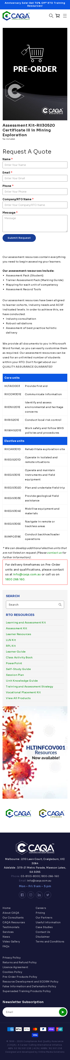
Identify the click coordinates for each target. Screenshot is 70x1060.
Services (8, 932)
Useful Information (48, 922)
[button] (64, 15)
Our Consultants (13, 917)
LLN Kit (11, 640)
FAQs (6, 946)
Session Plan (15, 674)
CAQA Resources (14, 922)
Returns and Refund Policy (20, 962)
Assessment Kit (16, 628)
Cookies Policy (12, 972)
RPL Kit (11, 645)
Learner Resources (18, 634)
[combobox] (35, 605)
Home (7, 908)
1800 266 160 (14, 579)
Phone (8, 186)
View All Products (18, 698)
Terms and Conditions (50, 941)
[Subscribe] (63, 1012)
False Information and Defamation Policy (29, 986)
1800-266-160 (50, 876)
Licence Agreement (15, 967)
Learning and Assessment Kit (26, 622)
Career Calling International (35, 1045)
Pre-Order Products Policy (20, 976)
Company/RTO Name (18, 199)
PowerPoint (14, 663)
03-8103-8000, (30, 876)
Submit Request (19, 237)
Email (7, 172)
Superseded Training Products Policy (27, 991)
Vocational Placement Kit (23, 692)
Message (10, 212)
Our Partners (44, 917)
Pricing (40, 912)
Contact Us (43, 932)
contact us (54, 552)
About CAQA (11, 912)
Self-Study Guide (18, 669)
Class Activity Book (19, 657)
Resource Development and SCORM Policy (30, 981)
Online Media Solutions (51, 1052)
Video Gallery (11, 941)
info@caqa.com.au (27, 574)
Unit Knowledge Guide (22, 680)
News (6, 936)
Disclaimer (43, 936)
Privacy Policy (12, 957)
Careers (41, 908)
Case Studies (44, 927)
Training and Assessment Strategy (29, 686)
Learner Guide (16, 651)
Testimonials (11, 927)
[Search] (60, 604)
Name (8, 159)
